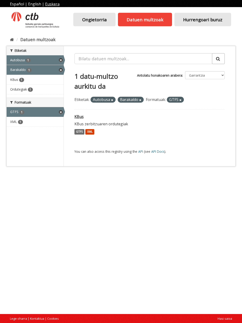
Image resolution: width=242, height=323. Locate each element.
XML (90, 132)
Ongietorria (94, 19)
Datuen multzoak (145, 19)
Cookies (53, 318)
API (140, 151)
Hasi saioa (225, 318)
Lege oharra (18, 318)
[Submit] (218, 58)
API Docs (157, 151)
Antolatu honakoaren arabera (159, 75)
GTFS (79, 132)
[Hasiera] (12, 39)
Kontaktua (37, 318)
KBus (79, 116)
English (34, 4)
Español (17, 4)
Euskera (52, 4)
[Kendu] (112, 100)
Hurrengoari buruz (202, 19)
